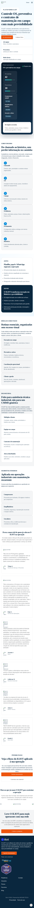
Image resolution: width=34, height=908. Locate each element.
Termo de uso (21, 900)
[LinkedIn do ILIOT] (15, 904)
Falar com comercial (7, 857)
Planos (3, 884)
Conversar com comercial (17, 779)
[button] (32, 2)
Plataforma (4, 878)
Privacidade (12, 900)
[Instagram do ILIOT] (19, 904)
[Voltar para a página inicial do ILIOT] (17, 839)
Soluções (4, 881)
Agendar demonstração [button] (9, 853)
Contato (20, 878)
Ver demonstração (7, 37)
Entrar (27, 2)
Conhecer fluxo (19, 37)
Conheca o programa (17, 831)
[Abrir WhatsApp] (30, 904)
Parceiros (4, 887)
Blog (2, 890)
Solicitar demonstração (17, 774)
